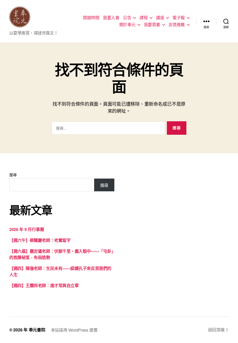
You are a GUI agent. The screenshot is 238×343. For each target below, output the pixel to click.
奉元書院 (37, 330)
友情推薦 (177, 24)
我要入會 (111, 17)
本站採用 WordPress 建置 (74, 330)
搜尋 (13, 174)
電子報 (178, 17)
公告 (127, 17)
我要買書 (152, 24)
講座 (160, 17)
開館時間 (91, 17)
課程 (143, 17)
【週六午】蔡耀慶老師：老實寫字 (39, 240)
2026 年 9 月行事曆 (26, 229)
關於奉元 (127, 24)
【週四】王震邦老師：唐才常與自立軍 (44, 285)
